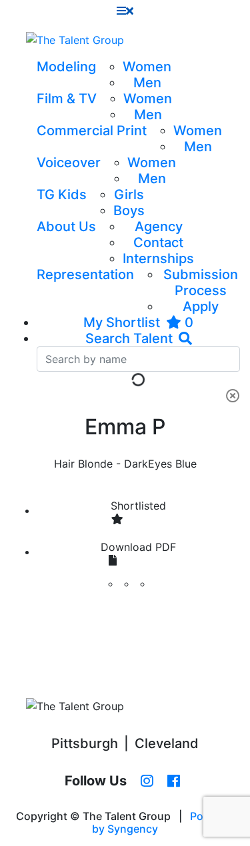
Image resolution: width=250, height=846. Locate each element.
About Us (66, 226)
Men (147, 83)
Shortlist (138, 505)
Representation (85, 274)
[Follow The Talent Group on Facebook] (173, 781)
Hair (64, 463)
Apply (201, 306)
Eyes (160, 463)
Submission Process (200, 282)
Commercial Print (92, 131)
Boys (129, 210)
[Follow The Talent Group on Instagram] (147, 781)
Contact (158, 242)
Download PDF (138, 547)
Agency (159, 226)
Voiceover (69, 163)
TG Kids (62, 195)
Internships (158, 258)
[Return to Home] (75, 40)
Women (147, 67)
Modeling (66, 67)
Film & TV (67, 99)
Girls (129, 195)
